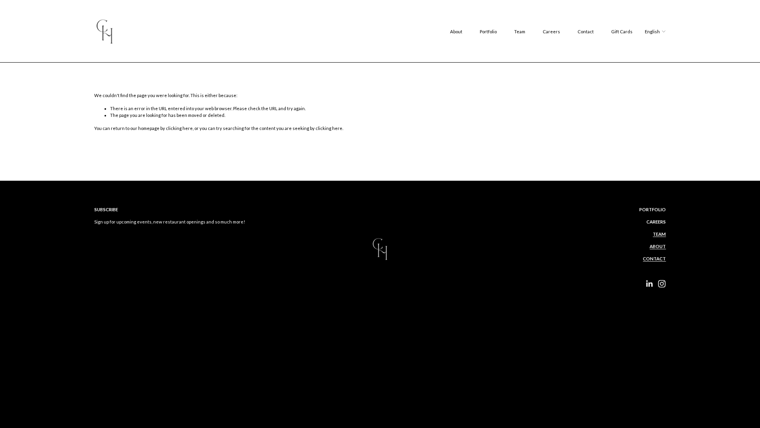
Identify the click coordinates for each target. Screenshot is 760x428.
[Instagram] (662, 284)
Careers (551, 31)
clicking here (179, 128)
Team (519, 31)
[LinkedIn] (649, 284)
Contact (586, 31)
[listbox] (655, 31)
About (456, 31)
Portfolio (488, 31)
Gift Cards (622, 31)
